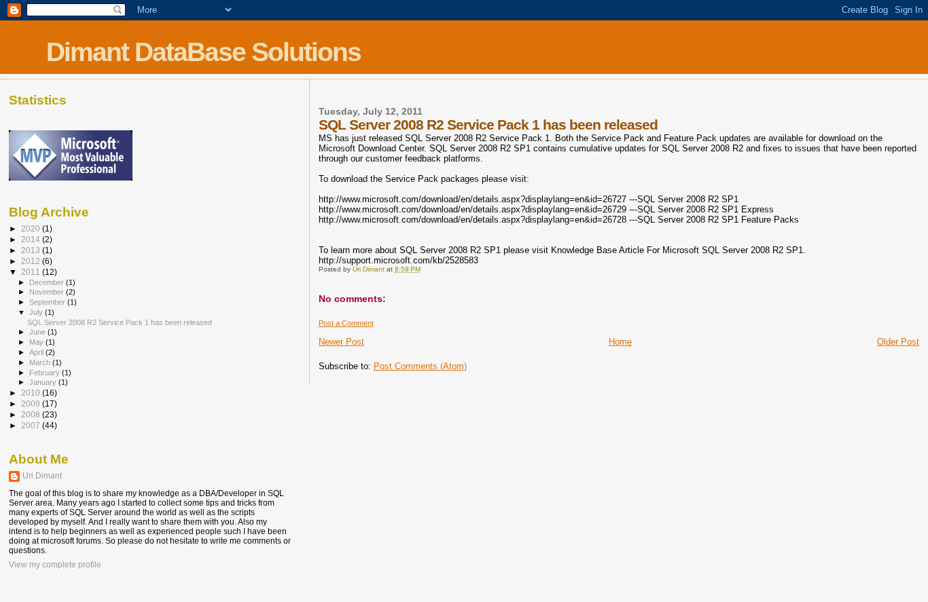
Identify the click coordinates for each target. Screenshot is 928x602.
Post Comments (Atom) (420, 366)
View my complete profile (55, 564)
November (47, 292)
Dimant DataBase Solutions (203, 52)
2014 (31, 239)
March (40, 362)
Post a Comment (346, 323)
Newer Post (341, 342)
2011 (31, 271)
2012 (31, 261)
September (48, 302)
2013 (31, 250)
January (43, 382)
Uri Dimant (42, 476)
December (47, 282)
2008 (31, 414)
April (37, 352)
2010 (31, 392)
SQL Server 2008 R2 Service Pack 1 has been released (119, 322)
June (38, 332)
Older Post (898, 342)
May (37, 342)
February (45, 373)
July (37, 312)
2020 (31, 228)
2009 (31, 403)
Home (620, 342)
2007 (31, 425)
